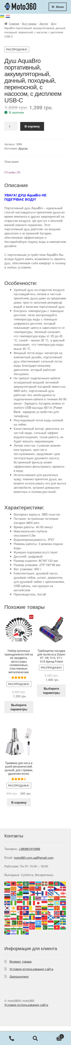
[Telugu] (20, 927)
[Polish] (14, 917)
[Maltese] (20, 912)
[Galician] (57, 893)
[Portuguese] (20, 917)
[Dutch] (7, 893)
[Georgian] (63, 893)
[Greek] (14, 897)
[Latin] (32, 907)
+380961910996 (29, 848)
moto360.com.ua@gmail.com (34, 857)
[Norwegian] (57, 912)
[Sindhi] (14, 922)
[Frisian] (51, 893)
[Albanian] (14, 883)
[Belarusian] (51, 883)
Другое (44, 23)
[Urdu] (45, 927)
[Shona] (7, 922)
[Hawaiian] (38, 897)
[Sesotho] (63, 917)
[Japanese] (38, 902)
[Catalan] (14, 888)
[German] (7, 897)
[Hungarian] (63, 897)
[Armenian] (32, 883)
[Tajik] (7, 927)
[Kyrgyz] (20, 907)
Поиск (35, 1038)
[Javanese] (45, 902)
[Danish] (63, 888)
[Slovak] (26, 922)
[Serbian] (57, 917)
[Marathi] (32, 912)
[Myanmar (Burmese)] (45, 912)
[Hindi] (51, 897)
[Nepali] (51, 912)
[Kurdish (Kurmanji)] (14, 907)
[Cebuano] (20, 888)
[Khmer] (63, 902)
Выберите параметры (18, 707)
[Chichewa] (26, 888)
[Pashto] (63, 912)
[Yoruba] (20, 931)
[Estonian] (26, 893)
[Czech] (57, 888)
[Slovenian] (32, 922)
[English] (14, 893)
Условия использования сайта (31, 969)
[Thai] (26, 927)
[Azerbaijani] (38, 883)
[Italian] (32, 902)
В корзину (32, 126)
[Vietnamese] (57, 927)
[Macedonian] (57, 907)
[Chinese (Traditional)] (38, 888)
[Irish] (26, 902)
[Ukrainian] (3, 16)
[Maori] (26, 912)
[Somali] (38, 922)
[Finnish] (38, 893)
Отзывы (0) (12, 172)
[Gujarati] (20, 897)
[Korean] (7, 907)
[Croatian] (51, 888)
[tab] (35, 161)
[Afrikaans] (7, 883)
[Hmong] (57, 897)
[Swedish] (63, 922)
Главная (14, 23)
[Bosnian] (63, 883)
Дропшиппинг (19, 976)
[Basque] (45, 883)
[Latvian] (38, 907)
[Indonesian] (20, 902)
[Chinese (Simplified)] (32, 888)
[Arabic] (26, 883)
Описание (11, 161)
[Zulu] (26, 931)
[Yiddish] (14, 931)
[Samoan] (45, 917)
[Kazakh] (57, 902)
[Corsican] (45, 888)
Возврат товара (20, 961)
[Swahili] (57, 922)
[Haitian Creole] (26, 897)
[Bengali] (57, 883)
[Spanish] (45, 922)
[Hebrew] (45, 897)
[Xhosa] (7, 931)
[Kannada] (51, 902)
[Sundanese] (51, 922)
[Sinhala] (20, 922)
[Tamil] (14, 927)
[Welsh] (63, 927)
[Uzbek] (51, 927)
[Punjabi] (26, 917)
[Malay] (7, 912)
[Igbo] (14, 902)
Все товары (29, 23)
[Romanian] (32, 917)
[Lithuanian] (45, 907)
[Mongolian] (38, 912)
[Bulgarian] (7, 888)
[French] (45, 893)
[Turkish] (32, 927)
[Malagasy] (63, 907)
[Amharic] (20, 883)
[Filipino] (32, 893)
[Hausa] (32, 897)
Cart (54, 1035)
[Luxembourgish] (51, 907)
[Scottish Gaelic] (51, 917)
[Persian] (7, 917)
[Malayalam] (14, 912)
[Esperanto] (20, 893)
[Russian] (8, 16)
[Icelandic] (7, 902)
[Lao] (26, 907)
